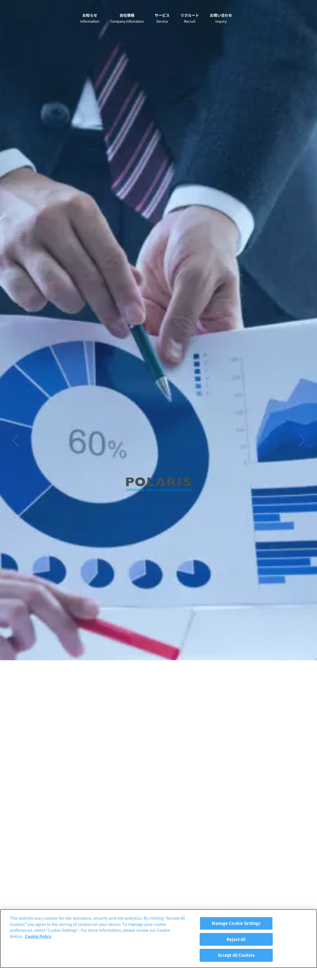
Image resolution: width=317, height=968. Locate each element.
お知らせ (89, 18)
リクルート (189, 18)
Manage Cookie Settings (236, 923)
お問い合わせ (221, 18)
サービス (162, 18)
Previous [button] (15, 440)
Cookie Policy (38, 937)
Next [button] (301, 440)
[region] (158, 938)
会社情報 (127, 18)
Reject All (236, 939)
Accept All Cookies (236, 955)
